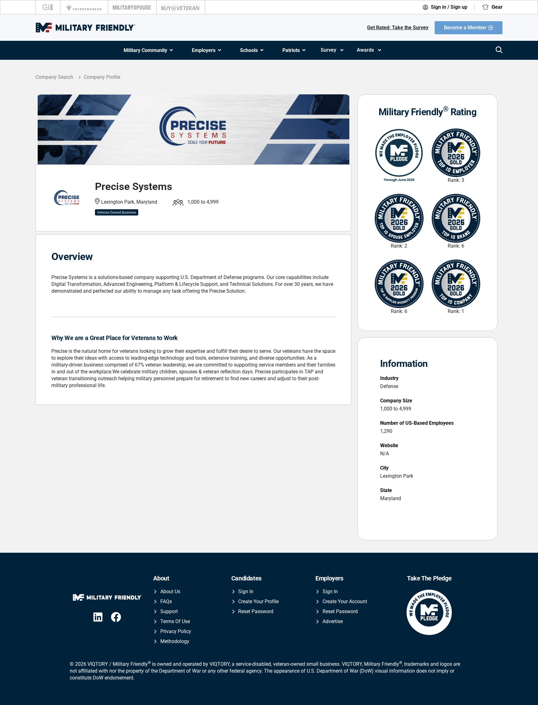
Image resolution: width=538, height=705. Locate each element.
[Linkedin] (98, 617)
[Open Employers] (219, 50)
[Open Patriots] (303, 50)
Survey (328, 50)
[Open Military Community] (171, 50)
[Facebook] (116, 617)
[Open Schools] (261, 50)
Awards (365, 50)
